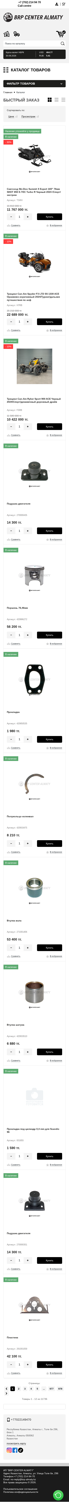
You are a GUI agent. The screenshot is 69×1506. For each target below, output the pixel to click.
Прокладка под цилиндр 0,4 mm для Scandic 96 (33, 1130)
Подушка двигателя (18, 503)
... (44, 1388)
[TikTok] (20, 1450)
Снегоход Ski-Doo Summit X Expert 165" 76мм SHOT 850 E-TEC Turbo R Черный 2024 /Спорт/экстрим (34, 192)
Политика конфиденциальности (20, 1492)
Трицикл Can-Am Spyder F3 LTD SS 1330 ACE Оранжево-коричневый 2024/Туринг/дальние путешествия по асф (33, 296)
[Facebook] (14, 1450)
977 (52, 1388)
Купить (49, 216)
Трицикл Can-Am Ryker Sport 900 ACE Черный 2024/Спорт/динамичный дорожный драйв (34, 400)
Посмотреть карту (16, 1443)
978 (60, 1388)
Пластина (12, 1337)
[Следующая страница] (6, 1393)
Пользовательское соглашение (20, 1489)
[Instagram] (9, 1450)
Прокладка (13, 712)
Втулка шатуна (15, 1024)
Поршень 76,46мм (17, 608)
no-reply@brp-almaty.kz (23, 1479)
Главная (7, 92)
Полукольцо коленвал (20, 816)
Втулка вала (14, 920)
